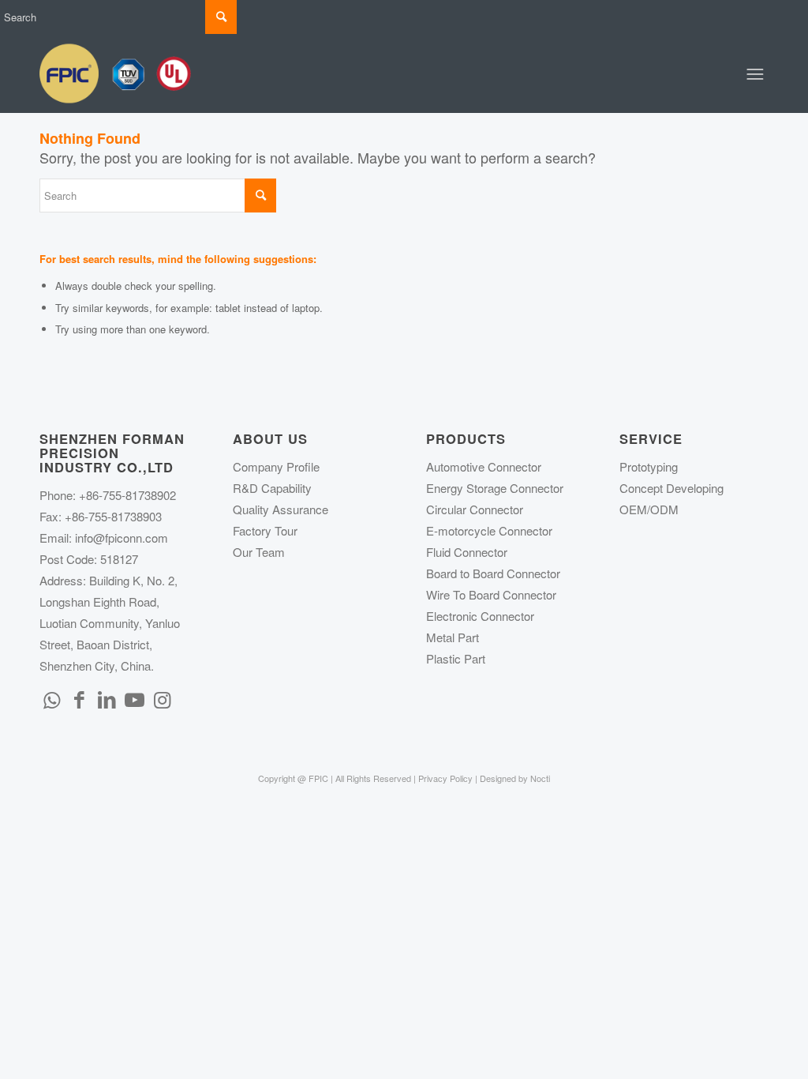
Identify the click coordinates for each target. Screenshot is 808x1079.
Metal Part (452, 637)
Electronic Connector (480, 615)
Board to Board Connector (493, 573)
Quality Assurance (280, 509)
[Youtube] (134, 698)
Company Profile (276, 466)
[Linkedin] (106, 698)
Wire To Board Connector (491, 594)
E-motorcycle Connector (489, 530)
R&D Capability (272, 487)
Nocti (540, 778)
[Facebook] (79, 698)
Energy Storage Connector (494, 487)
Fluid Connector (466, 551)
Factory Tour (265, 530)
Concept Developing (671, 487)
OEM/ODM (649, 509)
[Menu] (755, 73)
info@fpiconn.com (121, 537)
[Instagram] (162, 698)
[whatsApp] (51, 698)
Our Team (259, 551)
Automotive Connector (483, 466)
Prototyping (648, 466)
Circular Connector (474, 509)
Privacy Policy (445, 778)
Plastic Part (455, 658)
